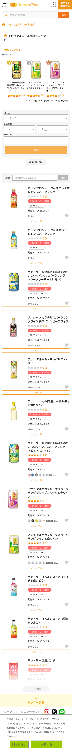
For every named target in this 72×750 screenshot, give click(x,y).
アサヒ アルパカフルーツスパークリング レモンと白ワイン (48, 536)
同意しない (19, 744)
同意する (46, 744)
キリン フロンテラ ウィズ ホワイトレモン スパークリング (49, 232)
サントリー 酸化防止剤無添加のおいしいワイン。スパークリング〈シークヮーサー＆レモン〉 (48, 275)
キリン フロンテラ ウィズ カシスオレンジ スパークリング (49, 190)
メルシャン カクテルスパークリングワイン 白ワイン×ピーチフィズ (48, 319)
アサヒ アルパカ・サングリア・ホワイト (48, 361)
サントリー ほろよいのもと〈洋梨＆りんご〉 (48, 620)
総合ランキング (12, 50)
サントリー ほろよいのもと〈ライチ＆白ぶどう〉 (48, 579)
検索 (63, 14)
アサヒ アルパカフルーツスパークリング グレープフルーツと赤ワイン (48, 492)
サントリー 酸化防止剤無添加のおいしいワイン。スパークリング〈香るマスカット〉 (48, 446)
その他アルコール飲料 (22, 24)
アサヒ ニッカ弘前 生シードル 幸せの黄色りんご (49, 403)
